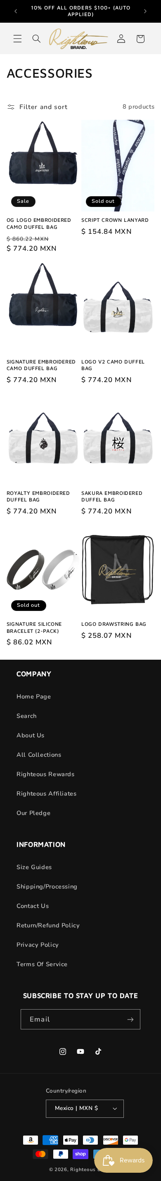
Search (27, 716)
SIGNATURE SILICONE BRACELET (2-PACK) (34, 627)
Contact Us (33, 906)
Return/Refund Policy (48, 925)
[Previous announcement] (16, 11)
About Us (31, 735)
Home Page (34, 696)
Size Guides (34, 867)
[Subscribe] (130, 1019)
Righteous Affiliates (47, 793)
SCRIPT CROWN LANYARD (115, 220)
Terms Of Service (42, 964)
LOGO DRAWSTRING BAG (114, 624)
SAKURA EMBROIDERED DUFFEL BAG (111, 496)
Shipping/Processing (47, 886)
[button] (17, 38)
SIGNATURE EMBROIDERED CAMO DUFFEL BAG (41, 365)
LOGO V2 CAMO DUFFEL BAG (113, 365)
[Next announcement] (145, 11)
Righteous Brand (91, 1169)
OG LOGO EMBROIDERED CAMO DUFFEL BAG (39, 223)
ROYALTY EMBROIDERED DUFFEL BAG (38, 496)
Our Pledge (33, 813)
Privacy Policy (38, 945)
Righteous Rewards (46, 774)
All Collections (39, 755)
